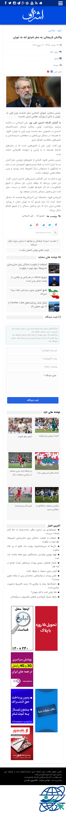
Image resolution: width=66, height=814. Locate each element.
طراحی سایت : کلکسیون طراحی (37, 780)
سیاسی (51, 30)
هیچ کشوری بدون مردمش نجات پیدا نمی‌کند (29, 292)
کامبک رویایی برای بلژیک (49, 436)
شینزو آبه (40, 215)
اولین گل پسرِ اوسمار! (23, 505)
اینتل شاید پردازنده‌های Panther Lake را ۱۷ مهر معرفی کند (27, 304)
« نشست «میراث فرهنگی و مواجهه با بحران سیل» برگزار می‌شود (33, 242)
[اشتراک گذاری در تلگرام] (43, 225)
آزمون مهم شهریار (25, 436)
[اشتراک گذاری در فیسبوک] (56, 225)
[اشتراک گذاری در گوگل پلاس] (37, 225)
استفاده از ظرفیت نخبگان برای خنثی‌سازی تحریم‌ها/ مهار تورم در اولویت (27, 266)
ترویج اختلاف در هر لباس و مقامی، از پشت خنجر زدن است (29, 279)
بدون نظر (54, 52)
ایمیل (56, 58)
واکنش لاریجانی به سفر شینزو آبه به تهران (37, 37)
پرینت (56, 65)
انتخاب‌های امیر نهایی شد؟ (48, 473)
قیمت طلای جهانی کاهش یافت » (34, 250)
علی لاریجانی (27, 215)
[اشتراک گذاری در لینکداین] (31, 225)
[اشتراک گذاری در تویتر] (49, 225)
